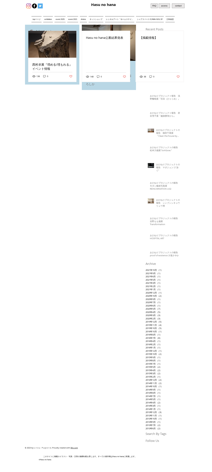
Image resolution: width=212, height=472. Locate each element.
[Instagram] (28, 5)
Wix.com (74, 447)
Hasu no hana (103, 4)
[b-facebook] (34, 5)
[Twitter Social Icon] (40, 5)
